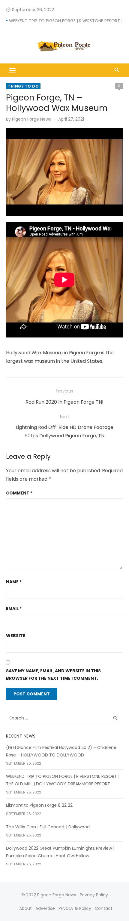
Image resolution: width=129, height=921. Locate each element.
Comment (19, 493)
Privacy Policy (94, 895)
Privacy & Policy (74, 908)
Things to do (23, 86)
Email (14, 608)
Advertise (45, 908)
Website (15, 636)
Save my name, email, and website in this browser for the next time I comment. (53, 674)
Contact (103, 908)
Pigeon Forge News (31, 119)
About (25, 908)
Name (14, 582)
